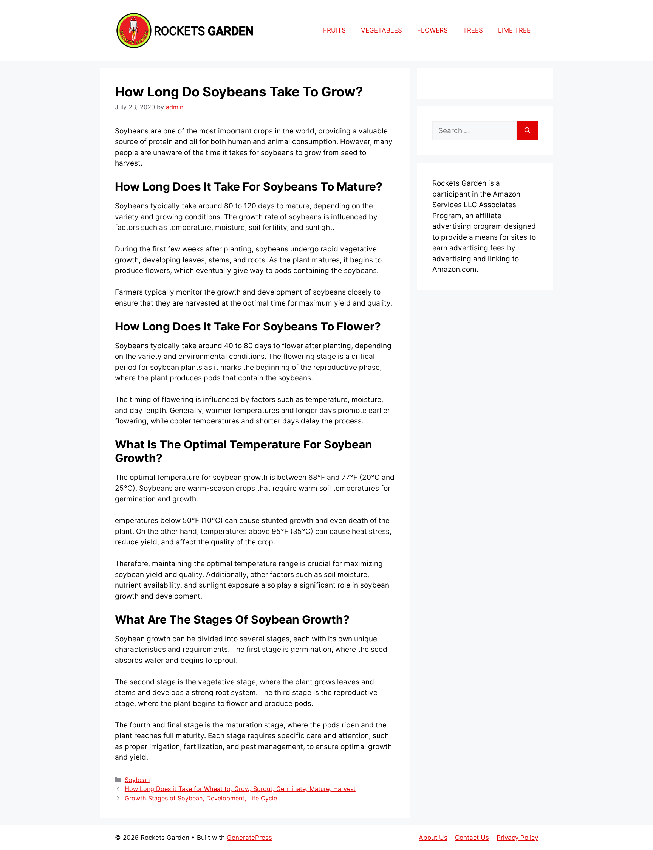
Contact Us (472, 837)
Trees (473, 30)
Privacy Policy (517, 837)
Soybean (137, 779)
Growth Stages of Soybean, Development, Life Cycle (201, 798)
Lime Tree (514, 30)
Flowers (432, 30)
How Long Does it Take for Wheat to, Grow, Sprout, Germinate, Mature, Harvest (240, 789)
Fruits (334, 30)
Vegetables (381, 30)
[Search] (527, 131)
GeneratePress (249, 837)
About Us (433, 837)
